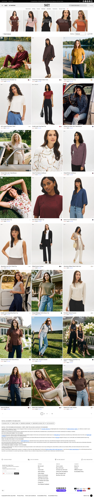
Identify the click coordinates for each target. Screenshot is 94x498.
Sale (67, 8)
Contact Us (40, 482)
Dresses (38, 8)
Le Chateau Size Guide (43, 480)
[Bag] (91, 5)
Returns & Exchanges (43, 475)
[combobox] (78, 5)
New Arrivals (28, 8)
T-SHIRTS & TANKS (14, 423)
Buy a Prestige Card (61, 473)
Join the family (4, 1)
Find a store (11, 1)
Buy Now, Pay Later (60, 475)
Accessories (55, 8)
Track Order (41, 469)
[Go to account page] (90, 5)
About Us (76, 466)
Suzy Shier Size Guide (43, 478)
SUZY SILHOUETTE (50, 423)
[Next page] (91, 414)
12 (52, 413)
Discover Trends (62, 8)
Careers (76, 468)
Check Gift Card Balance (62, 471)
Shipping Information (43, 477)
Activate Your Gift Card (61, 469)
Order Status (41, 473)
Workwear (43, 8)
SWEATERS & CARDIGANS (25, 423)
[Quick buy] (30, 77)
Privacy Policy (20, 495)
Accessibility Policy (79, 471)
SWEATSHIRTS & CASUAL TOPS (38, 423)
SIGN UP (16, 473)
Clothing (33, 8)
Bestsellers (49, 8)
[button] (78, 5)
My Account (41, 466)
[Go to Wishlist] (88, 5)
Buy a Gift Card (59, 468)
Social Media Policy (52, 495)
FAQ (39, 468)
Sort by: (72, 34)
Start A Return (41, 471)
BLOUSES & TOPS (5, 423)
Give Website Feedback (43, 484)
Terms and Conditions (30, 495)
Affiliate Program (78, 469)
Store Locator (59, 466)
